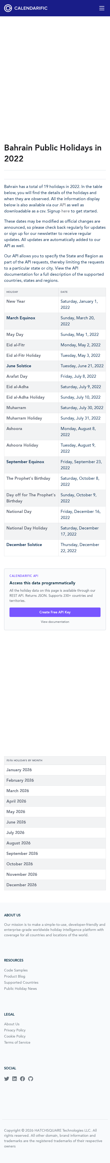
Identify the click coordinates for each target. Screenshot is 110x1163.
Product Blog (14, 976)
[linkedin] (14, 1079)
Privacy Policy (15, 1030)
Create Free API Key (55, 612)
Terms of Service (17, 1042)
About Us (11, 1024)
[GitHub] (30, 1079)
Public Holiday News (20, 989)
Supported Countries (21, 982)
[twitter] (6, 1079)
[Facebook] (22, 1079)
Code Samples (16, 970)
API (63, 205)
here (65, 211)
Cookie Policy (15, 1036)
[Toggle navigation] (102, 8)
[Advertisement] (55, 79)
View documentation (55, 622)
